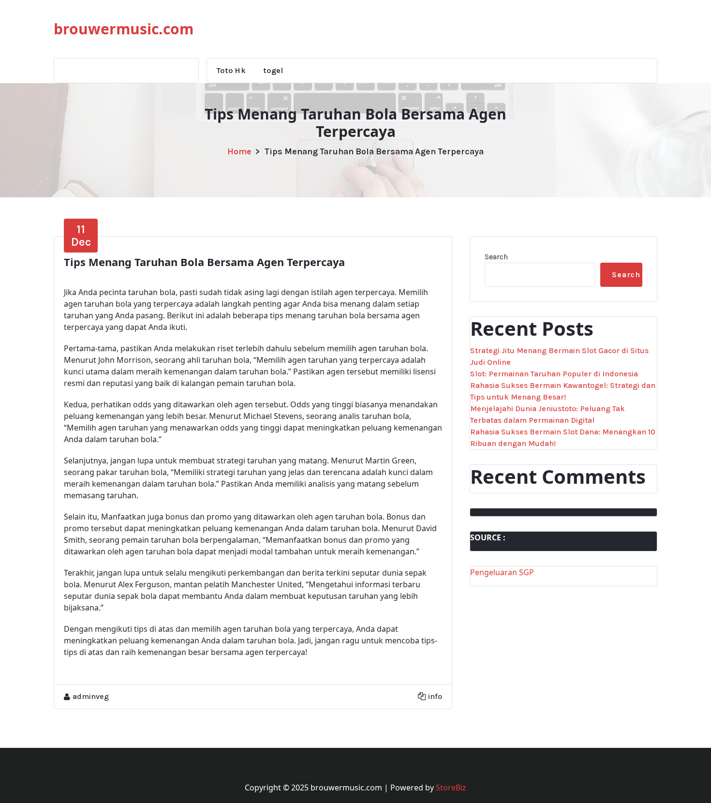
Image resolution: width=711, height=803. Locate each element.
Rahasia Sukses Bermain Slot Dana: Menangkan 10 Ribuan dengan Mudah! (562, 437)
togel (273, 70)
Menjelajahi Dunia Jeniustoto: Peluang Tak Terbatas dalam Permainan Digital (547, 414)
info (435, 696)
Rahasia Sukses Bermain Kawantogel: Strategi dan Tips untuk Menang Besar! (562, 391)
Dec (81, 236)
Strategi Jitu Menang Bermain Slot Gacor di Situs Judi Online (559, 356)
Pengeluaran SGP (502, 572)
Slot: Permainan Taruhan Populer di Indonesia (554, 373)
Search (496, 256)
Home (239, 151)
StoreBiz (451, 787)
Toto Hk (231, 70)
